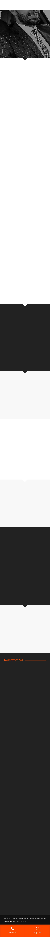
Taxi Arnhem (9, 669)
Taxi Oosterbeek (11, 716)
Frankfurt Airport (11, 824)
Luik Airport (8, 794)
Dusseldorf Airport (11, 812)
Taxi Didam (8, 681)
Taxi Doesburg (10, 687)
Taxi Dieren (8, 684)
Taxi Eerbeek (9, 701)
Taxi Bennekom (10, 672)
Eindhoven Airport (11, 763)
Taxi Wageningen (11, 736)
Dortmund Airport (11, 809)
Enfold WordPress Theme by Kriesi (15, 921)
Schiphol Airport (10, 758)
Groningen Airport (11, 766)
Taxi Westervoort (11, 739)
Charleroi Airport (10, 791)
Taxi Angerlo (9, 666)
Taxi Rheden (9, 730)
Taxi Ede (7, 698)
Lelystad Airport (10, 769)
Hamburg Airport (11, 815)
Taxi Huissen (9, 710)
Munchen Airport (10, 821)
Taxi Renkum (9, 727)
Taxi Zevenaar (10, 745)
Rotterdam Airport (11, 761)
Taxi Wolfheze (10, 742)
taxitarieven (10, 338)
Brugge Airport (10, 797)
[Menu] (43, 5)
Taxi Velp (7, 733)
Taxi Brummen (10, 678)
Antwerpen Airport (11, 785)
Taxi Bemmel (9, 675)
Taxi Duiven (8, 695)
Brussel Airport (10, 788)
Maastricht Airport (11, 772)
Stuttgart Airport (11, 818)
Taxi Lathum (9, 713)
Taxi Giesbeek (10, 707)
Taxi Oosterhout (11, 724)
